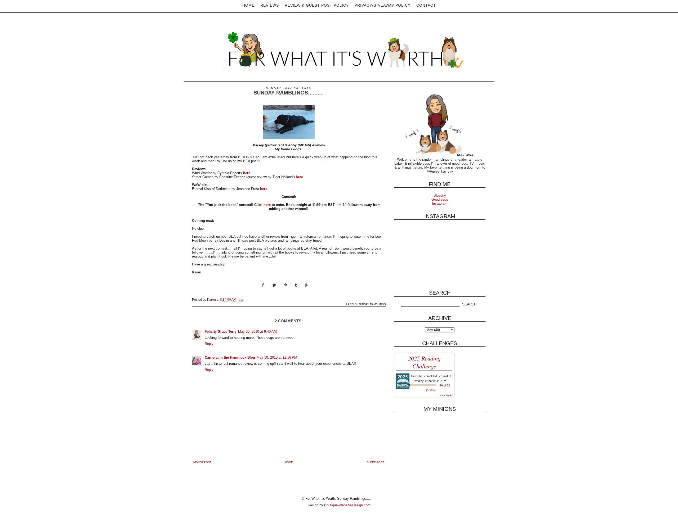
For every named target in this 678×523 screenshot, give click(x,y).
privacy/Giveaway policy (383, 5)
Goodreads (439, 199)
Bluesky (440, 195)
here (267, 205)
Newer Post (202, 462)
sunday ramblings (372, 304)
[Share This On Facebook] (267, 290)
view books (446, 395)
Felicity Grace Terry (221, 331)
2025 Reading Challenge (424, 362)
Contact (426, 5)
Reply (209, 344)
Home (248, 5)
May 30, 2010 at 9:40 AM (257, 331)
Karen (414, 376)
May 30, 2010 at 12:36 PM (277, 357)
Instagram (439, 203)
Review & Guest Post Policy (317, 5)
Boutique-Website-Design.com (347, 505)
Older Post (375, 462)
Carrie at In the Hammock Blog (230, 357)
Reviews (269, 5)
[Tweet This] (278, 290)
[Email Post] (240, 299)
